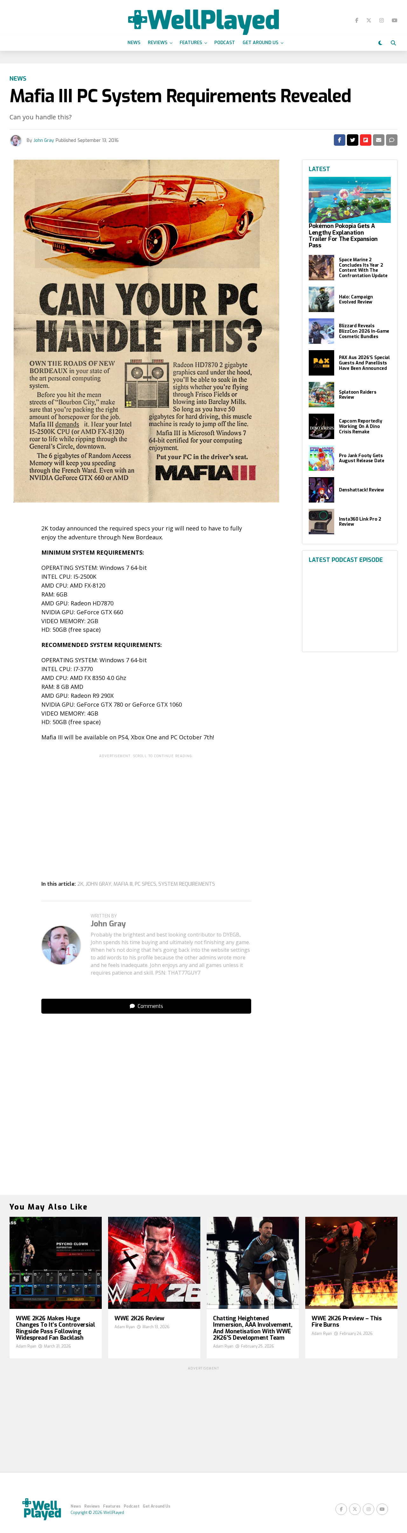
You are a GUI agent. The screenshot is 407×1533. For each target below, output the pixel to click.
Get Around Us (260, 43)
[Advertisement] (146, 805)
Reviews (157, 43)
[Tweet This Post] (352, 140)
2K (80, 884)
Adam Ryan (26, 1346)
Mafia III (123, 884)
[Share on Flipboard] (365, 140)
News (134, 43)
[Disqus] (146, 1098)
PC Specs (145, 884)
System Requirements (186, 884)
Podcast (224, 43)
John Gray (44, 140)
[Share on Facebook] (339, 140)
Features (191, 43)
